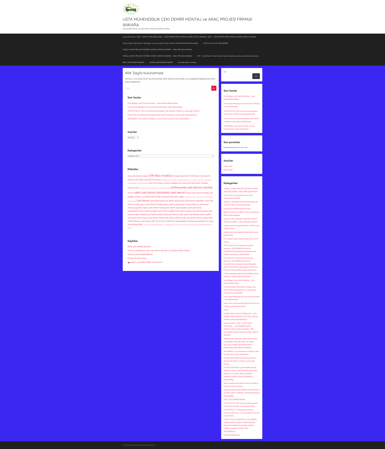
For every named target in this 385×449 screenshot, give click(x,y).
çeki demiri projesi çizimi (157, 214)
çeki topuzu (146, 221)
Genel (226, 310)
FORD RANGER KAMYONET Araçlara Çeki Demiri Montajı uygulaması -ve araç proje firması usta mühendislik (240, 290)
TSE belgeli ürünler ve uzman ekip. (193, 197)
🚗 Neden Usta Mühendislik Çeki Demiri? (145, 262)
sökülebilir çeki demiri (171, 192)
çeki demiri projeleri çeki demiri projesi (175, 211)
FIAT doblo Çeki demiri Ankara (147, 180)
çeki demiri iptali (157, 201)
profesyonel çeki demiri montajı (192, 187)
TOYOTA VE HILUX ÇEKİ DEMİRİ (215, 43)
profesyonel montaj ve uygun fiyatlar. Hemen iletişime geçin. (155, 188)
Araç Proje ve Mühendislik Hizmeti (237, 209)
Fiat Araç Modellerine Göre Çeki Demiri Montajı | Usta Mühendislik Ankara (159, 250)
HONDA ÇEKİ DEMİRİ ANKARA (161, 62)
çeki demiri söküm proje (175, 218)
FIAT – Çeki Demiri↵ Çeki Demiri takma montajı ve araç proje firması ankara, (228, 56)
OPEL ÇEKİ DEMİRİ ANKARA (234, 399)
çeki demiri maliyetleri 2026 (197, 201)
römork (131, 193)
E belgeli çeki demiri (181, 176)
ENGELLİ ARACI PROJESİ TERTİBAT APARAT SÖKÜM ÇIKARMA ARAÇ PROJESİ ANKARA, (157, 49)
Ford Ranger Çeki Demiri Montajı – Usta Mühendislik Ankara (153, 103)
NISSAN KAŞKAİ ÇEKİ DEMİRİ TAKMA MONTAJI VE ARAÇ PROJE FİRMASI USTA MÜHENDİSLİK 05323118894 (242, 393)
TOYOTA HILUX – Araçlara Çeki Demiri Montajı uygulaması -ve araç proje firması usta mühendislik (241, 413)
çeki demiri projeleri (149, 211)
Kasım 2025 (228, 170)
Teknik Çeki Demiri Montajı (197, 193)
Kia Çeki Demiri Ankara (187, 62)
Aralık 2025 (228, 166)
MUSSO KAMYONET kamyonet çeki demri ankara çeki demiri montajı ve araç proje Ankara (240, 361)
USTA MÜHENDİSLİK (232, 435)
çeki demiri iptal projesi (175, 201)
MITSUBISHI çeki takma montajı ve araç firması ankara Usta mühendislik (158, 119)
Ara (225, 72)
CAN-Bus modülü (160, 175)
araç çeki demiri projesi (138, 176)
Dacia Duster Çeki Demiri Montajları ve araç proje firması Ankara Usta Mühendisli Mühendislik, (160, 43)
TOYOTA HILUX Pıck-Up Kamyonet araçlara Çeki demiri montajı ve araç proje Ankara (163, 111)
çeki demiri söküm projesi (197, 218)
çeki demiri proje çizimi (179, 214)
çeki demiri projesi (200, 211)
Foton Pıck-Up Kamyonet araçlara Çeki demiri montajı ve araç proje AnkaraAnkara (162, 115)
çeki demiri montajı (157, 208)
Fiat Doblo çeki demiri (142, 183)
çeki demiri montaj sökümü (187, 204)
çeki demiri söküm (157, 218)
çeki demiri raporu (140, 218)
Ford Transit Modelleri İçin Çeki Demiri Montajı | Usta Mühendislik (155, 107)
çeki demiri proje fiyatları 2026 (179, 208)
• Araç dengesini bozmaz (169, 224)
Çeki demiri (143, 200)
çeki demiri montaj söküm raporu (160, 204)
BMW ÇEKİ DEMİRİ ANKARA (133, 62)
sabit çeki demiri (145, 192)
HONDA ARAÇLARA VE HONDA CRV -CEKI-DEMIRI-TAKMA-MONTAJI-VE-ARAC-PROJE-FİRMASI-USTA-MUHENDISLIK (241, 317)
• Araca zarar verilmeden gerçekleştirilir (153, 224)
